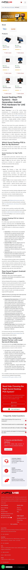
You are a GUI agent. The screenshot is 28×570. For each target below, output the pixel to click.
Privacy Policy (20, 520)
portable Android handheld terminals (14, 212)
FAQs (18, 522)
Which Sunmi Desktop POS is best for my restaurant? (11, 420)
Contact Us (19, 509)
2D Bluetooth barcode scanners (16, 200)
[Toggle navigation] (25, 2)
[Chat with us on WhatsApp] (3, 567)
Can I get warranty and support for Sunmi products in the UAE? (14, 431)
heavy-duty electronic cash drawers (11, 203)
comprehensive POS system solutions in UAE (11, 377)
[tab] (4, 29)
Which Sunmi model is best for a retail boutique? (13, 424)
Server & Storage (4, 507)
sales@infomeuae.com (21, 518)
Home (3, 7)
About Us (19, 507)
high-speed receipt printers (17, 333)
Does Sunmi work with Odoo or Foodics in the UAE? (14, 427)
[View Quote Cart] (21, 2)
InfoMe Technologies (18, 115)
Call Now (14, 402)
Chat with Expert (15, 409)
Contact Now (8, 449)
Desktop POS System (10, 7)
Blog (18, 511)
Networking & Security (5, 515)
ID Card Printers (4, 511)
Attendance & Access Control (7, 513)
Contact (15, 405)
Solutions (3, 509)
